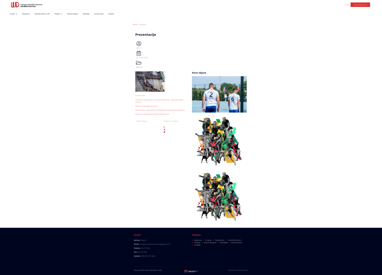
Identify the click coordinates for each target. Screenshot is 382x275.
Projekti (57, 14)
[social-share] (176, 127)
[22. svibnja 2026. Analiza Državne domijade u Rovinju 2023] (219, 94)
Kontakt (111, 14)
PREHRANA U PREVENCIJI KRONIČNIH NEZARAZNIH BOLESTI (160, 110)
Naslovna (135, 24)
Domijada (86, 14)
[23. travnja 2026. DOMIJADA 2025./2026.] (219, 140)
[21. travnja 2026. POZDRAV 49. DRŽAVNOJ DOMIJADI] (219, 196)
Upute (347, 5)
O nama (12, 14)
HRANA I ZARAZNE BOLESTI (146, 106)
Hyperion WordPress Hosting (239, 270)
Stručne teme (99, 14)
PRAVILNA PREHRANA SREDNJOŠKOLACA (152, 114)
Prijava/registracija (360, 5)
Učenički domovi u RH (42, 14)
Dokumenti (26, 14)
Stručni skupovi (72, 14)
